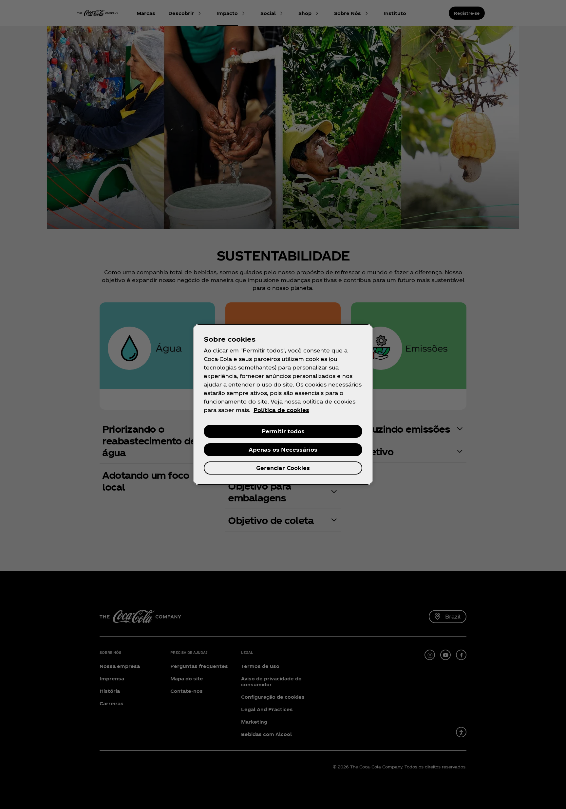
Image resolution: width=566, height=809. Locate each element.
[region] (283, 404)
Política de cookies (281, 410)
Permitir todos (283, 431)
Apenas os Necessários (283, 449)
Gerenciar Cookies (283, 468)
